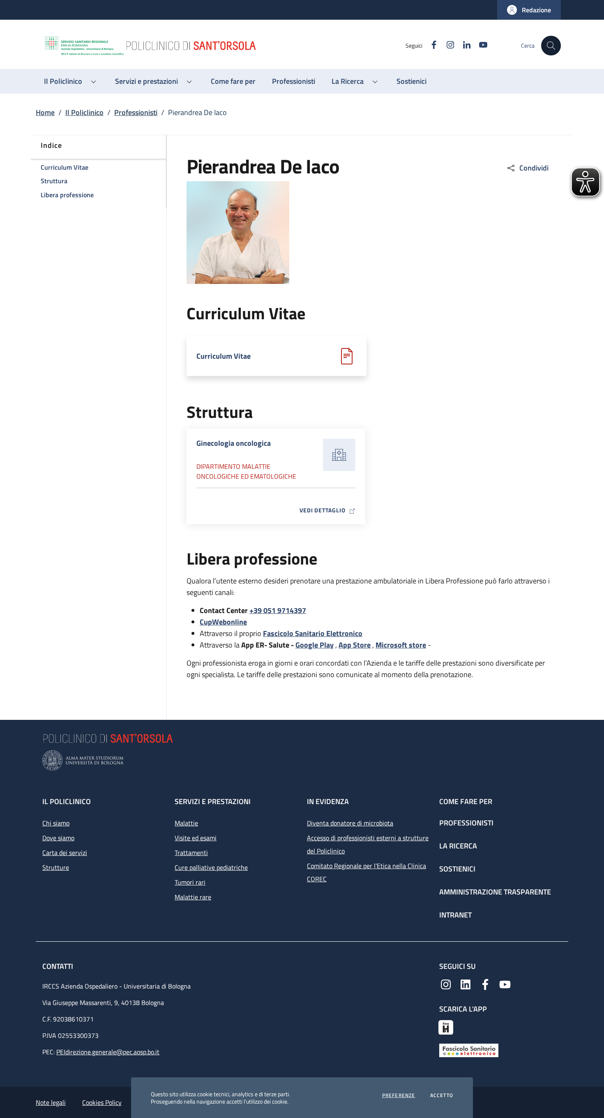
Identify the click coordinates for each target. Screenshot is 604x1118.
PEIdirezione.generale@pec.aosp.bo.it (107, 1052)
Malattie (186, 823)
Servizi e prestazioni (213, 801)
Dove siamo (58, 838)
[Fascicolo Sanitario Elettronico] (468, 1050)
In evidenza (328, 801)
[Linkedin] (465, 984)
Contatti (58, 966)
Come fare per (465, 801)
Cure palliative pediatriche (211, 867)
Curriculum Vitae (223, 356)
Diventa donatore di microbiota (350, 823)
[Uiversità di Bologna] (302, 760)
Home (45, 112)
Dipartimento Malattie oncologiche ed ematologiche (246, 471)
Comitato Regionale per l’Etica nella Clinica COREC (366, 872)
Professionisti (135, 112)
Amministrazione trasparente (495, 891)
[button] (529, 10)
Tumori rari (190, 882)
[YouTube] (505, 984)
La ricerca (458, 845)
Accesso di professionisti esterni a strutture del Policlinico (368, 844)
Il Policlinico (84, 112)
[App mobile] (445, 1026)
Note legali (51, 1102)
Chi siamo (55, 823)
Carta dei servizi (64, 853)
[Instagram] (445, 984)
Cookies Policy (102, 1102)
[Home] (224, 45)
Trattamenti (191, 853)
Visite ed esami (196, 838)
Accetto (441, 1095)
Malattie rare (193, 897)
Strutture (55, 867)
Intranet (455, 914)
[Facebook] (485, 984)
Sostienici (457, 868)
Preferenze (398, 1095)
